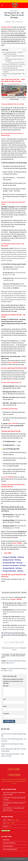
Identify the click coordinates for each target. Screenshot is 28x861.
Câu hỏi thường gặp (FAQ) (10, 849)
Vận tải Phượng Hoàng (7, 633)
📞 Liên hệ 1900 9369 (7, 477)
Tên (4, 699)
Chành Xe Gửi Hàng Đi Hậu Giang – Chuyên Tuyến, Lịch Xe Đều (12, 755)
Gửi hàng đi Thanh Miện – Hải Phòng (13, 557)
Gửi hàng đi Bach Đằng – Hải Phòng (13, 571)
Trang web (6, 713)
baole (21, 21)
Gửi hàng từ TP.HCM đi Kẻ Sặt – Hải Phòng (14, 64)
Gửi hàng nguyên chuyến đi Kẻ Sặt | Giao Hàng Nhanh (14, 60)
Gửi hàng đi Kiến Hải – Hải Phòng (12, 568)
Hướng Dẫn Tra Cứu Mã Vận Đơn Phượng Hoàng (12, 745)
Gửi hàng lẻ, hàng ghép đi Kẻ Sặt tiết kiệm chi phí (15, 56)
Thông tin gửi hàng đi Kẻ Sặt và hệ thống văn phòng (13, 70)
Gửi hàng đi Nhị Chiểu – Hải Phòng (12, 562)
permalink (14, 649)
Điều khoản (6, 839)
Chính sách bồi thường (9, 843)
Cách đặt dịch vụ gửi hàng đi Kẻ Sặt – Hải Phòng (13, 74)
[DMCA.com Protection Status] (5, 830)
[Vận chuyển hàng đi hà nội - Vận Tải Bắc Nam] (15, 5)
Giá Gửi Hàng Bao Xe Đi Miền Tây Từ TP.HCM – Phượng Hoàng (13, 750)
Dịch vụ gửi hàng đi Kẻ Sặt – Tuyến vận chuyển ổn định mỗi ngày (13, 53)
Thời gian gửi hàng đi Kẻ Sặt (10, 68)
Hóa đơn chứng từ (8, 846)
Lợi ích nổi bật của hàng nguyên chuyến (16, 62)
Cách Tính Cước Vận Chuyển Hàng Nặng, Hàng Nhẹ (13, 735)
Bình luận (6, 686)
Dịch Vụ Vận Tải (14, 10)
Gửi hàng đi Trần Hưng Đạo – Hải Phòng (14, 565)
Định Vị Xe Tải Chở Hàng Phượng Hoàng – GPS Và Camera (14, 740)
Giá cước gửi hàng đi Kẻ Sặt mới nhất (12, 66)
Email (5, 706)
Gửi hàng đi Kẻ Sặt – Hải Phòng (12, 560)
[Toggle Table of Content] (23, 50)
